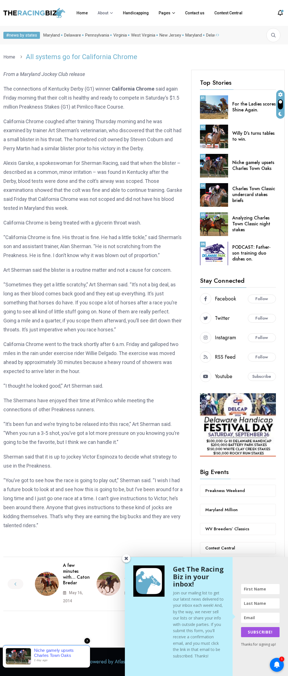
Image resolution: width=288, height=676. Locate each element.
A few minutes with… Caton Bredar (76, 574)
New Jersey (170, 35)
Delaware (72, 35)
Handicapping (136, 13)
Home (82, 13)
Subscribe (261, 376)
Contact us (194, 13)
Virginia (120, 35)
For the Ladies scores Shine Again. (254, 107)
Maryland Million (221, 510)
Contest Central (228, 13)
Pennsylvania (97, 35)
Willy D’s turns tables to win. (253, 136)
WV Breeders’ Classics (227, 529)
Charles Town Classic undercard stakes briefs (253, 194)
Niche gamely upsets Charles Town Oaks (253, 165)
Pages (164, 13)
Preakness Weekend (225, 491)
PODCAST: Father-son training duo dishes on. (251, 253)
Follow (261, 299)
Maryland (51, 35)
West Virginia (143, 35)
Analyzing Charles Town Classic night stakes (251, 224)
